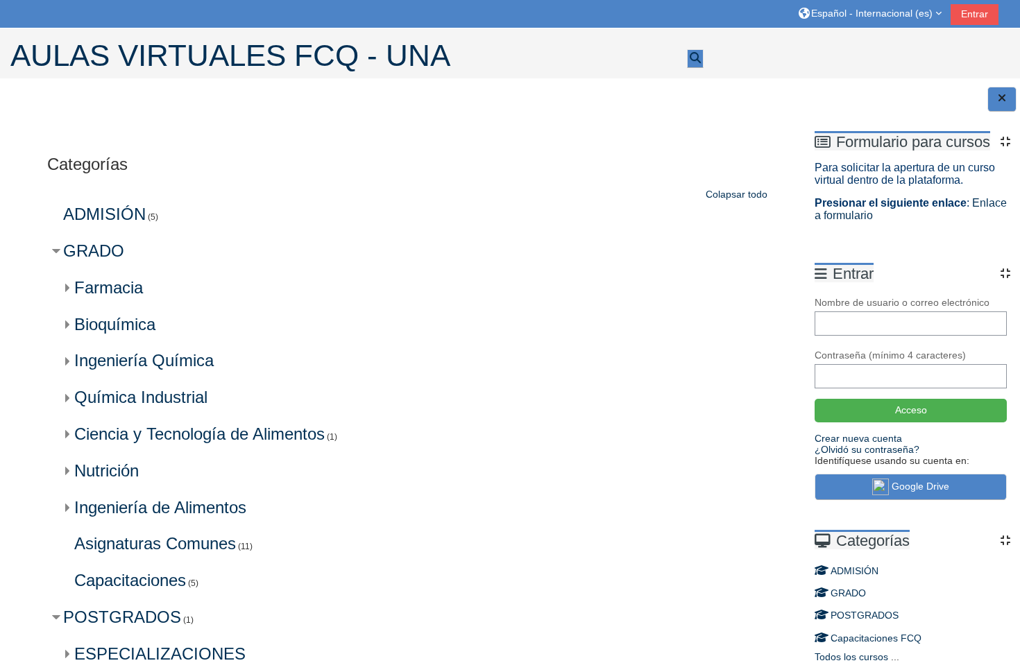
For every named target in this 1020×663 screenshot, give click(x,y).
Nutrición (106, 470)
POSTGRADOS (865, 615)
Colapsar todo (736, 194)
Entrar (974, 13)
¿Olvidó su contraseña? (867, 449)
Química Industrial (140, 397)
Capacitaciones (130, 580)
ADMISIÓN (854, 570)
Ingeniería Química (144, 360)
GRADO (848, 593)
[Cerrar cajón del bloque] (1002, 99)
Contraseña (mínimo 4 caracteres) (890, 355)
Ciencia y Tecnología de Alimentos (199, 433)
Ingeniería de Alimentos (160, 507)
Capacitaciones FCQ (876, 638)
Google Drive (920, 486)
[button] (870, 13)
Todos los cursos (851, 656)
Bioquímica (114, 324)
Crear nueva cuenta (858, 438)
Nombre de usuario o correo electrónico (902, 302)
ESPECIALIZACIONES (160, 653)
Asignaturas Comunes (155, 543)
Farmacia (108, 287)
